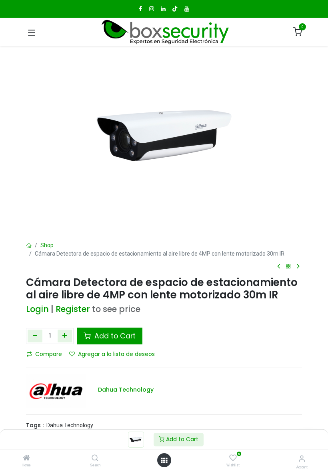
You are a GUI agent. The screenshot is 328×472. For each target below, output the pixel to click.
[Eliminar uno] (35, 336)
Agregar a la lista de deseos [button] (116, 354)
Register (73, 309)
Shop (47, 245)
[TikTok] (175, 8)
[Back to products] (288, 266)
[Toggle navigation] (31, 32)
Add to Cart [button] (114, 336)
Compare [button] (48, 354)
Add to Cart (181, 439)
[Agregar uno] (65, 336)
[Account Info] (302, 458)
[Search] (95, 458)
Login (37, 309)
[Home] (26, 458)
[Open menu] (164, 460)
